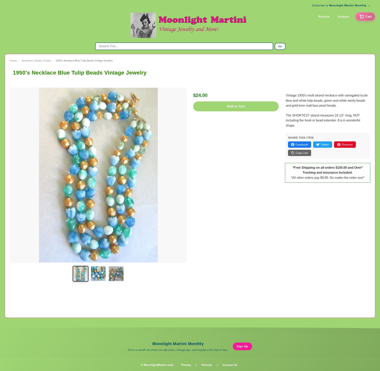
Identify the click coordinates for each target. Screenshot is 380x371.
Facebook (301, 144)
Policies (324, 16)
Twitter (325, 144)
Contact (343, 16)
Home (13, 60)
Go (280, 46)
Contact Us (230, 364)
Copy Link (301, 152)
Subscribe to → (341, 5)
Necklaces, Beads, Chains (36, 60)
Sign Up (242, 346)
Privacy (186, 364)
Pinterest (347, 144)
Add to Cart (236, 106)
